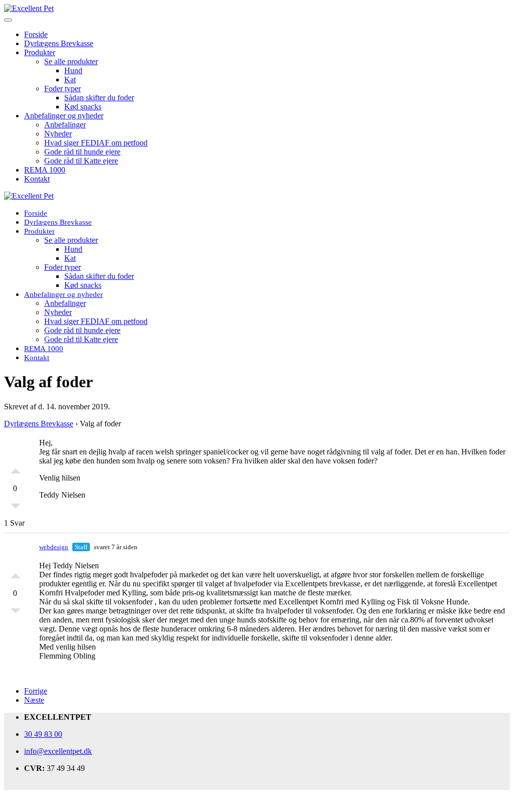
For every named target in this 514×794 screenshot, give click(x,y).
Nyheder (58, 133)
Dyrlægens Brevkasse (58, 43)
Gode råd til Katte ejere (81, 160)
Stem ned (16, 509)
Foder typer (62, 88)
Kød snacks (82, 106)
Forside (36, 34)
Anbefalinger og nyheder (63, 115)
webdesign (53, 547)
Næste (34, 700)
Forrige (35, 691)
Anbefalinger (65, 124)
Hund (73, 70)
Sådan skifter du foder (99, 97)
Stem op (16, 468)
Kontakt (37, 179)
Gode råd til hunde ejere (82, 151)
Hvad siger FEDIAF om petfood (96, 142)
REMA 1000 (44, 170)
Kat (70, 79)
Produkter (39, 52)
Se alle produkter (71, 61)
